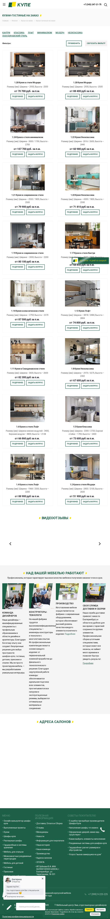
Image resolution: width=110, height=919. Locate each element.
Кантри (6, 33)
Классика (19, 33)
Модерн (60, 33)
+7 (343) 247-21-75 (92, 4)
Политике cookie (58, 914)
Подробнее (17, 96)
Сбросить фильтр (96, 43)
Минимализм (44, 33)
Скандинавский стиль (14, 36)
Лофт (31, 33)
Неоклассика (75, 33)
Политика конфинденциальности (18, 916)
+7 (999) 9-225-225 (98, 894)
